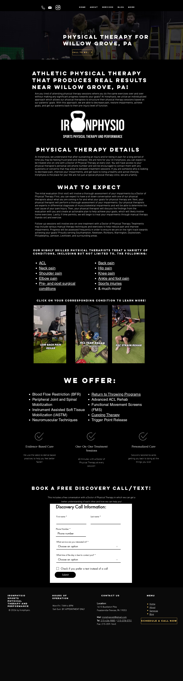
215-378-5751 (124, 620)
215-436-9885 (108, 620)
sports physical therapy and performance (18, 602)
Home (152, 604)
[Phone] (43, 7)
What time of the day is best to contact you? (75, 555)
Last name (95, 517)
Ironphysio (16, 595)
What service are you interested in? (71, 542)
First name (60, 517)
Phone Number (62, 529)
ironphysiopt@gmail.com (114, 617)
